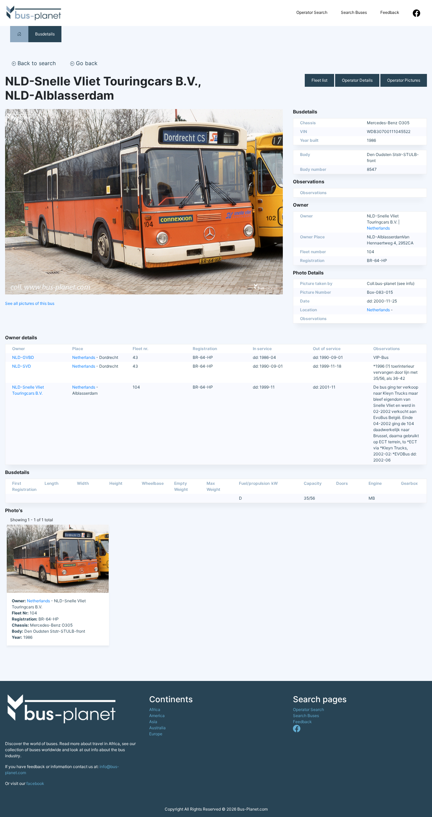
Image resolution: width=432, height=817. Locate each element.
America (157, 715)
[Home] (19, 33)
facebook (35, 783)
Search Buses (354, 12)
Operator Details (357, 80)
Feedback (389, 12)
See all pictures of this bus (29, 303)
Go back (86, 63)
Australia (157, 727)
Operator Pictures (403, 80)
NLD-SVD (21, 366)
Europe (155, 733)
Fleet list (319, 80)
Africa (154, 709)
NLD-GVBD (23, 357)
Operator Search (311, 12)
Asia (153, 721)
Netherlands (378, 228)
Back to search (36, 63)
